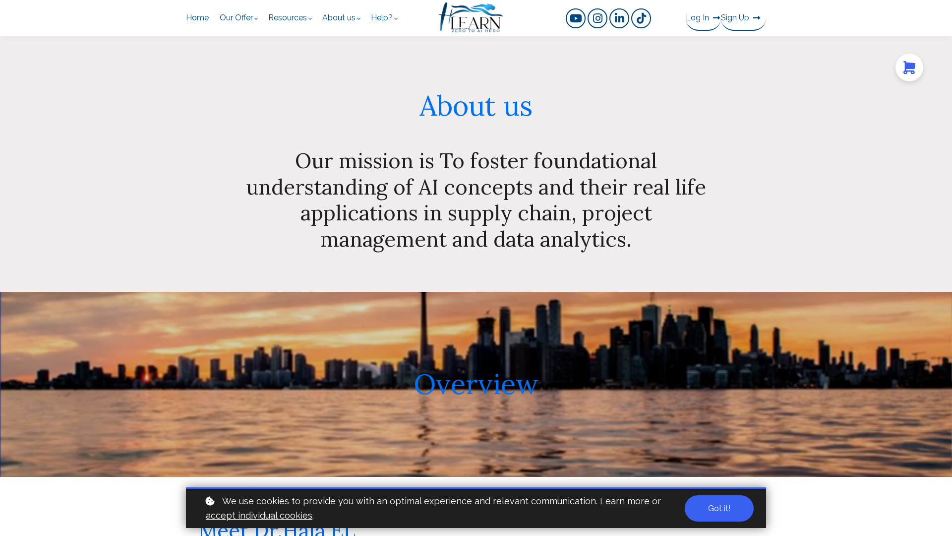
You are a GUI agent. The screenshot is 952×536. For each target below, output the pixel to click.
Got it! (719, 508)
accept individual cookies (259, 515)
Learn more (625, 501)
